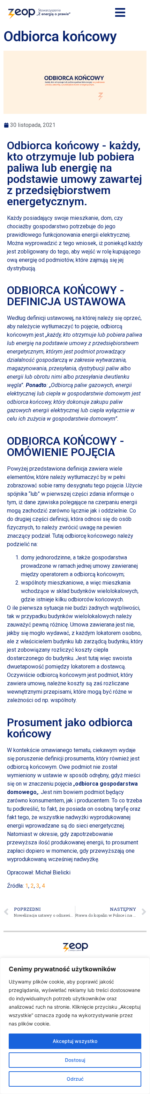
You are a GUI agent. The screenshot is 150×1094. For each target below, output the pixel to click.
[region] (75, 1026)
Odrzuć (75, 1079)
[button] (120, 12)
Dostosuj (75, 1060)
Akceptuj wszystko (75, 1041)
